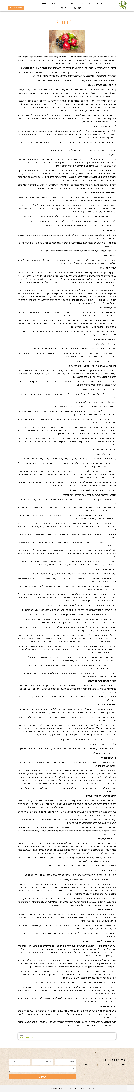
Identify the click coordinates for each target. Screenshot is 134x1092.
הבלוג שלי (77, 8)
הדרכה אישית (85, 3)
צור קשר (64, 8)
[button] (16, 8)
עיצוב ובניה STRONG (58, 1088)
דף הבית (99, 3)
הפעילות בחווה (57, 3)
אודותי (44, 3)
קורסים (71, 3)
